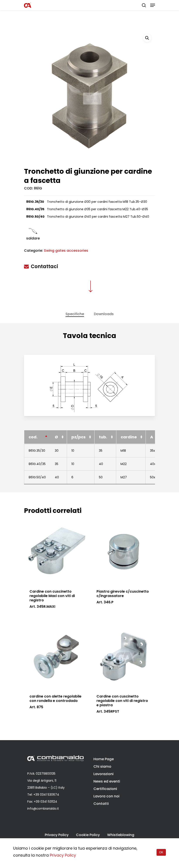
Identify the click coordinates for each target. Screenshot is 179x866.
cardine (129, 437)
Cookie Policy (88, 835)
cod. (33, 437)
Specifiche (74, 313)
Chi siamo (102, 766)
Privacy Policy (57, 835)
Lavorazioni (103, 773)
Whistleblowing (120, 835)
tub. (103, 437)
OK (161, 852)
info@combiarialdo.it (43, 808)
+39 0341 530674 (46, 794)
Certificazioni (105, 788)
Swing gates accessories (66, 250)
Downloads (104, 313)
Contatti (101, 803)
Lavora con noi (106, 796)
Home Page (103, 759)
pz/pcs (78, 437)
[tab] (74, 314)
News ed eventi (106, 781)
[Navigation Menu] (152, 5)
